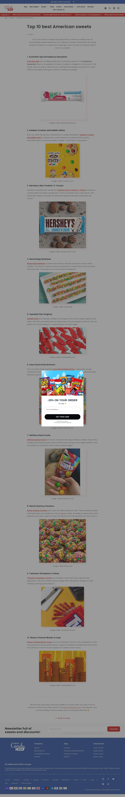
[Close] (81, 373)
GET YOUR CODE (62, 417)
